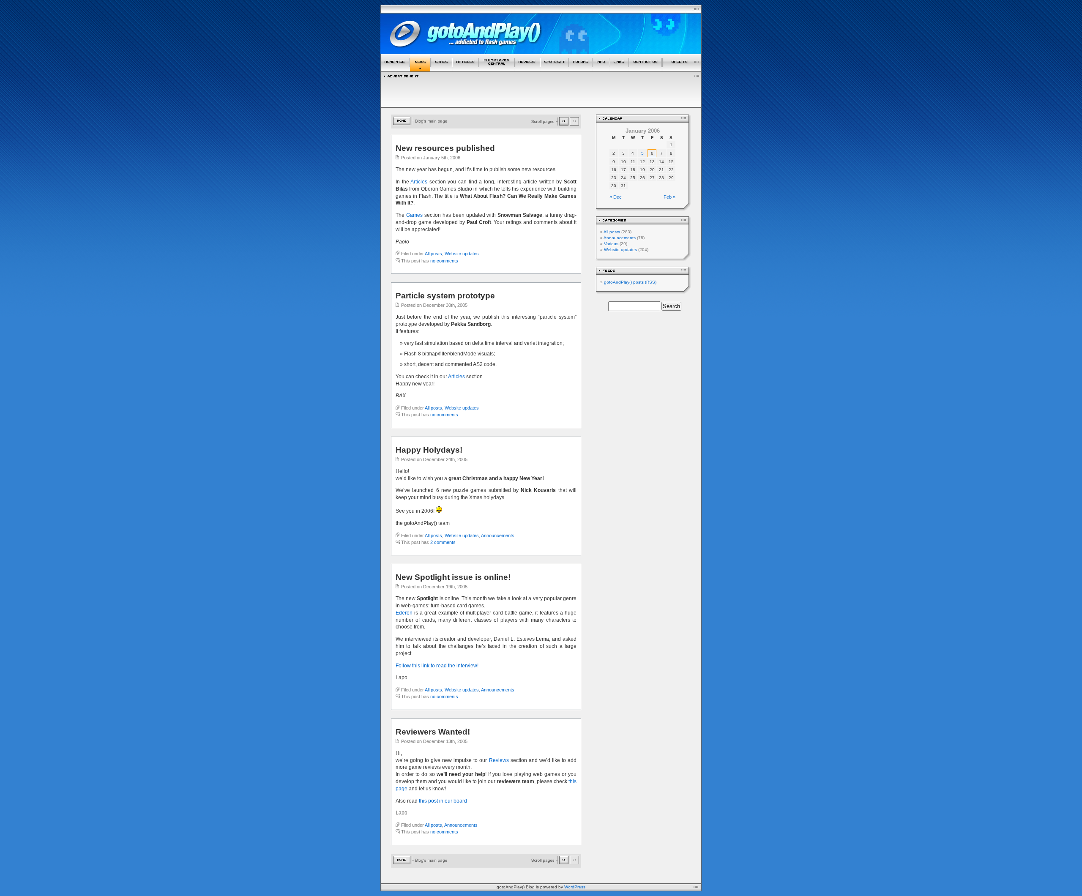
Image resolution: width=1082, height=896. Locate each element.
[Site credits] (682, 70)
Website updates (462, 253)
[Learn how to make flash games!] (465, 70)
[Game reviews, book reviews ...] (527, 70)
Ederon (404, 613)
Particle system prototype (445, 295)
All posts (433, 253)
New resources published (445, 148)
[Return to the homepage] (395, 70)
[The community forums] (580, 70)
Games (414, 215)
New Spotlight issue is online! (453, 577)
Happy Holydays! (429, 449)
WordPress (574, 887)
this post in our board (443, 801)
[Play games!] (441, 70)
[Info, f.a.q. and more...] (601, 70)
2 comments (443, 542)
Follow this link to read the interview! (437, 666)
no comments (444, 260)
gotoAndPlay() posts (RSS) (630, 282)
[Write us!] (645, 70)
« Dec (615, 196)
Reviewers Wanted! (433, 731)
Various (611, 243)
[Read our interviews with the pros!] (554, 70)
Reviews (499, 760)
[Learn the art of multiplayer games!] (496, 70)
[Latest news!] (420, 70)
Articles (418, 182)
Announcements (497, 535)
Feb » (669, 196)
